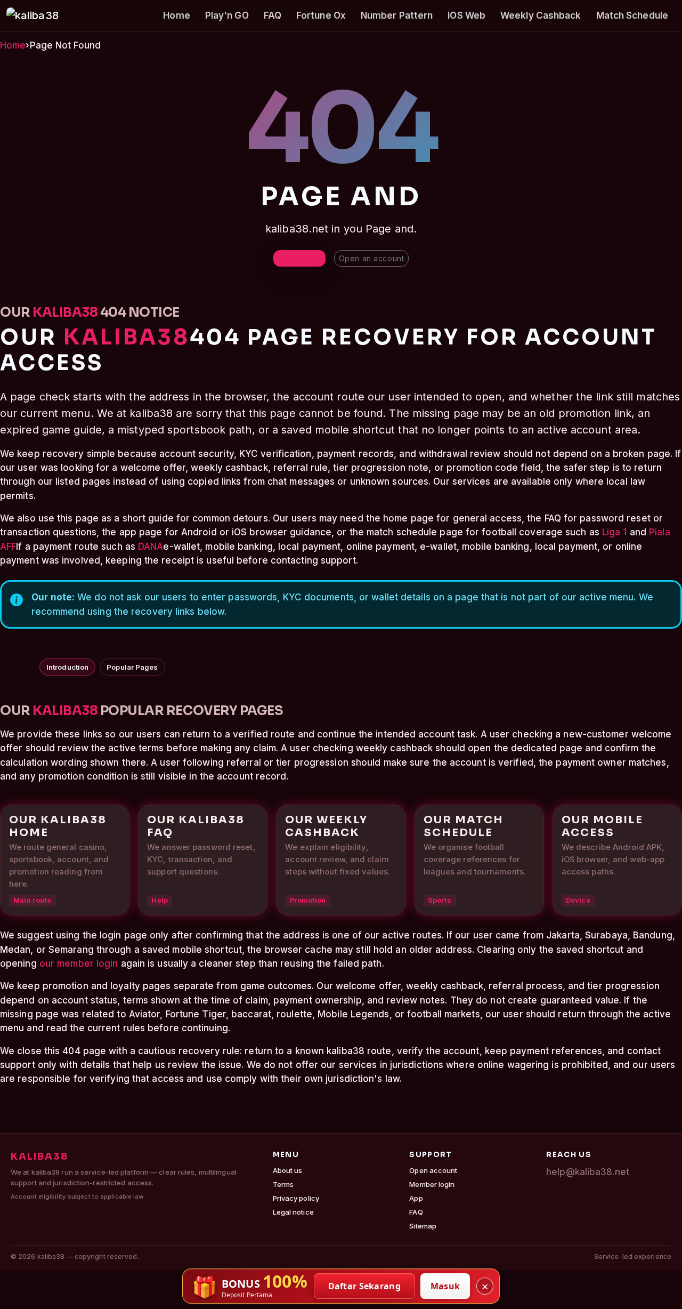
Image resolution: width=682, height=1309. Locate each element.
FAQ (272, 15)
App (416, 1198)
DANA (150, 546)
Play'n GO (227, 15)
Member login (431, 1184)
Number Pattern (397, 15)
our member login (78, 963)
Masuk (445, 1286)
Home (176, 15)
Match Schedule (632, 15)
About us (288, 1170)
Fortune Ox (321, 15)
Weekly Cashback (540, 15)
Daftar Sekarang (364, 1286)
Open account (433, 1170)
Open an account (371, 258)
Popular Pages (132, 667)
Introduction (67, 667)
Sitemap (422, 1226)
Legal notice (293, 1212)
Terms (283, 1184)
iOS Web (466, 15)
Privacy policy (296, 1198)
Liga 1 (614, 532)
